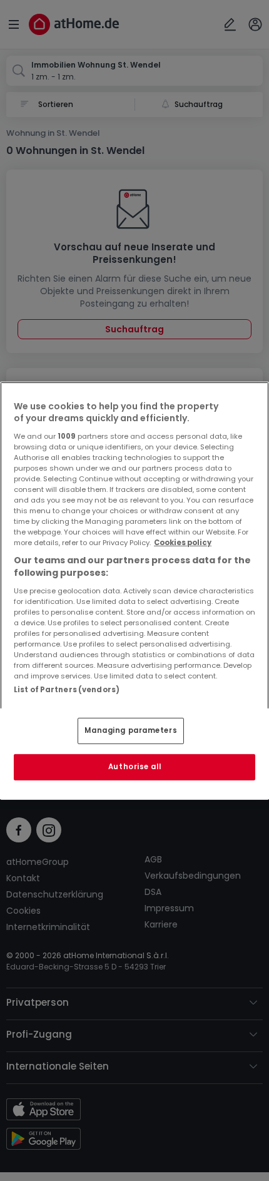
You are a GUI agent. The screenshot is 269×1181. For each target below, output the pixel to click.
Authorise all (134, 767)
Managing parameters (130, 730)
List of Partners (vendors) (66, 689)
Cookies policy (182, 543)
